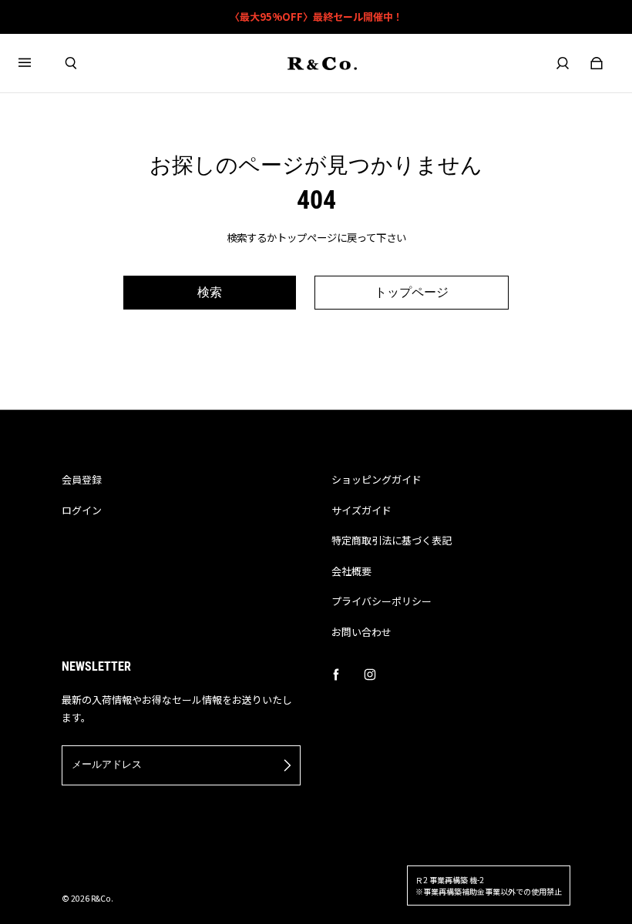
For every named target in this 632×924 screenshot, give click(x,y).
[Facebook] (336, 674)
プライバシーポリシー (381, 601)
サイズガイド (361, 510)
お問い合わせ (361, 631)
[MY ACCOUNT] (563, 63)
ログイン (82, 510)
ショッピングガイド (376, 479)
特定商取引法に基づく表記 (391, 540)
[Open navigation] (35, 63)
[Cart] (597, 63)
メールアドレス (107, 764)
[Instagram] (370, 674)
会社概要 (351, 571)
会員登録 (82, 479)
